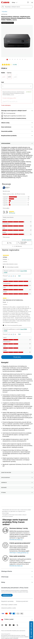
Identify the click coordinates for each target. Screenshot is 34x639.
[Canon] (5, 2)
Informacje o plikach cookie (9, 604)
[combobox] (17, 6)
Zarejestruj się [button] (7, 595)
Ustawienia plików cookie (8, 608)
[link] (17, 94)
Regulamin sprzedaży (7, 601)
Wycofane (4, 11)
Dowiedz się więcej (14, 539)
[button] (7, 59)
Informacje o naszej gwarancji (17, 552)
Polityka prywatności (22, 601)
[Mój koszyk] (28, 2)
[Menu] (32, 2)
